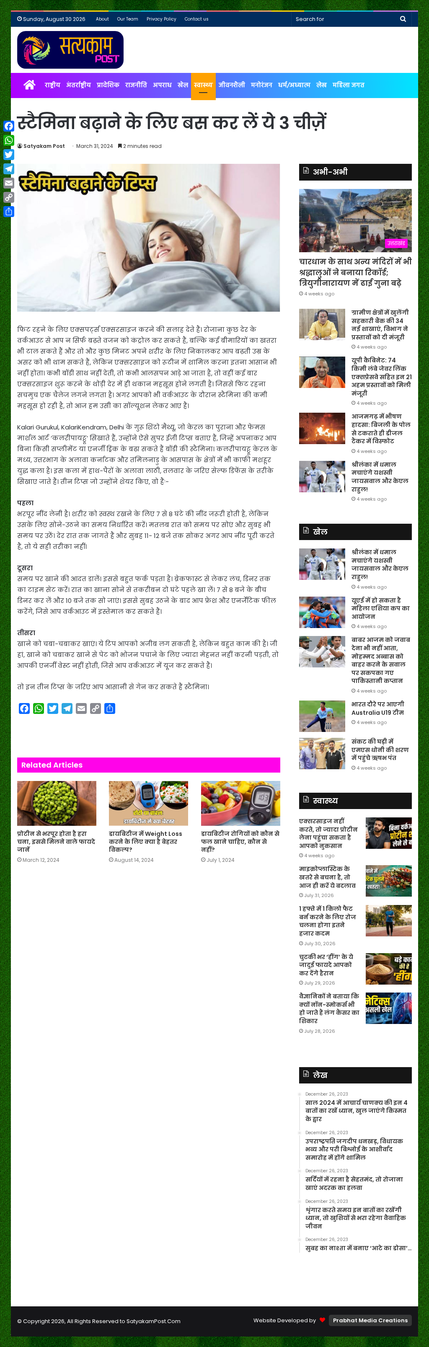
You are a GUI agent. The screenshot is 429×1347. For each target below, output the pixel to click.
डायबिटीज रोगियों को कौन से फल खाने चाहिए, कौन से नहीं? (240, 842)
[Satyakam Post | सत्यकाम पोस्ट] (70, 50)
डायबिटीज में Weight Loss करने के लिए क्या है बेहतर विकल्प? (145, 842)
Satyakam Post (44, 146)
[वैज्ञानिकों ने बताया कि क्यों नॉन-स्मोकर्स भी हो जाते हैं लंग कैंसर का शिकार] (389, 1008)
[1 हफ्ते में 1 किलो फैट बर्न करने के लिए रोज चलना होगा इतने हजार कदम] (389, 920)
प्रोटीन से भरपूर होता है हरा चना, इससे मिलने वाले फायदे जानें (56, 842)
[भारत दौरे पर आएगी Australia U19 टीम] (322, 716)
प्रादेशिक (108, 85)
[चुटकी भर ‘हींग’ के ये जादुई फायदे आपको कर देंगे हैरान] (389, 969)
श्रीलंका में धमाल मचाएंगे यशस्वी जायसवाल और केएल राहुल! (379, 477)
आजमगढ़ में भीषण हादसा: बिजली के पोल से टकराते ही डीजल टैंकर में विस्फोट (381, 428)
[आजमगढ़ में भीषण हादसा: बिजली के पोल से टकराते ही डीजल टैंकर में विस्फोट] (322, 428)
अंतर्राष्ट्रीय (78, 85)
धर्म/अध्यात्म (294, 85)
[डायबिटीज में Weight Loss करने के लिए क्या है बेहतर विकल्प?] (149, 803)
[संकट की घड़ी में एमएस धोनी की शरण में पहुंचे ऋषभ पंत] (322, 753)
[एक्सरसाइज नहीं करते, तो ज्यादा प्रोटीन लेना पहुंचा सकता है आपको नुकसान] (389, 833)
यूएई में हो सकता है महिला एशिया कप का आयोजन (380, 608)
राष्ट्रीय (52, 85)
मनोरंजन (261, 85)
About (102, 19)
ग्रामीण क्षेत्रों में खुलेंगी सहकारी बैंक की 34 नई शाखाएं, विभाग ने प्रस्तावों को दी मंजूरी (380, 324)
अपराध (162, 85)
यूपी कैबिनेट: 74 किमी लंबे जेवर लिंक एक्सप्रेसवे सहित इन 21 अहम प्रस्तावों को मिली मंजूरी (381, 376)
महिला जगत (348, 85)
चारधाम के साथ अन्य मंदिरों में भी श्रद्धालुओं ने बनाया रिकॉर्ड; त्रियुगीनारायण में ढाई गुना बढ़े (355, 272)
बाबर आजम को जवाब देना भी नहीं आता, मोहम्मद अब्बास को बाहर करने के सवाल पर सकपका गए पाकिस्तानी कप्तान (380, 660)
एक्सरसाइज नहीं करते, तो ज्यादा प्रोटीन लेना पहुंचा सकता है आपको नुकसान (328, 833)
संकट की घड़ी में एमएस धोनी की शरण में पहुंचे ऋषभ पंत (380, 749)
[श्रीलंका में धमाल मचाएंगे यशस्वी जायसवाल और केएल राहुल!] (322, 476)
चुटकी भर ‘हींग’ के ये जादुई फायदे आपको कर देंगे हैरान (326, 965)
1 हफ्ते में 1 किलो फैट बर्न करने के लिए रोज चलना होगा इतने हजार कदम (327, 921)
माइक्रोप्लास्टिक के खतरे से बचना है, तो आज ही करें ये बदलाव (327, 877)
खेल (183, 85)
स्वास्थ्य (203, 85)
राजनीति (136, 85)
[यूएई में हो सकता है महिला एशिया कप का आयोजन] (322, 612)
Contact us (197, 19)
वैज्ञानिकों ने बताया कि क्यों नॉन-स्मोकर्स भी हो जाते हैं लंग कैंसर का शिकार (329, 1008)
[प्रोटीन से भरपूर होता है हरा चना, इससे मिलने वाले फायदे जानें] (57, 803)
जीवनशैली (232, 85)
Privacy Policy (161, 19)
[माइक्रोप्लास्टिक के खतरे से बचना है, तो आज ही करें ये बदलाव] (389, 881)
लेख (321, 85)
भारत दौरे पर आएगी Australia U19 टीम (377, 708)
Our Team (127, 19)
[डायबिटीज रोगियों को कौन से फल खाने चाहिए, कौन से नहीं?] (241, 803)
